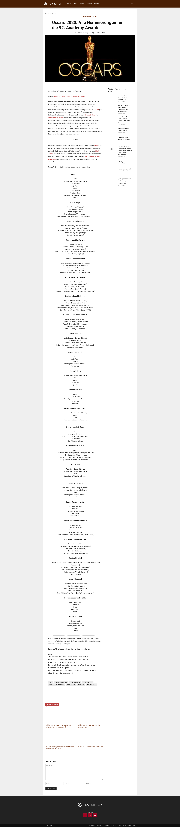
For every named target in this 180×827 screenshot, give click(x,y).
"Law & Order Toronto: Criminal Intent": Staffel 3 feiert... (124, 98)
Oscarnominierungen (56, 685)
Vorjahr (96, 110)
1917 (50, 682)
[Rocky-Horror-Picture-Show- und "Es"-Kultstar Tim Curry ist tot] (111, 119)
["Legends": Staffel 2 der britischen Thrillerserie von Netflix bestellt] (111, 107)
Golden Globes (90, 115)
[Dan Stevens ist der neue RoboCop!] (111, 130)
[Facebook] (85, 815)
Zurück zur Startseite (116, 825)
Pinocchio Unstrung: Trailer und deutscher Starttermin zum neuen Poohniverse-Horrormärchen (125, 150)
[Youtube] (95, 815)
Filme (82, 4)
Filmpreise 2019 (75, 682)
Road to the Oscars (50, 14)
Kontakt (107, 825)
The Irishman (91, 685)
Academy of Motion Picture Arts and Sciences (69, 96)
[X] (90, 815)
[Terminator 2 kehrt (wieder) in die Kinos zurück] (111, 139)
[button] (132, 4)
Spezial (97, 4)
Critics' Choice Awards (56, 118)
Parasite (81, 685)
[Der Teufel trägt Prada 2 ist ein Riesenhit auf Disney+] (111, 171)
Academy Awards (61, 682)
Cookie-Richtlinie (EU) (129, 825)
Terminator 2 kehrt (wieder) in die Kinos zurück (124, 139)
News (76, 4)
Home (69, 4)
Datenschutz (100, 825)
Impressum (92, 825)
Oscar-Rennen (88, 682)
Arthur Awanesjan (83, 33)
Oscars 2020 (71, 685)
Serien (89, 4)
